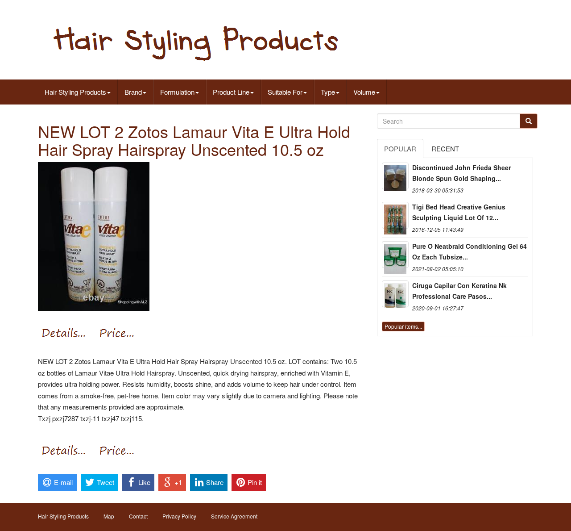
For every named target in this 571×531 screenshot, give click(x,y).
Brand (133, 91)
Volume (364, 91)
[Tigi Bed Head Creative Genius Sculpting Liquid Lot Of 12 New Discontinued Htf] (395, 215)
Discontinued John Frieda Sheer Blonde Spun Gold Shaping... (461, 173)
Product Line (231, 91)
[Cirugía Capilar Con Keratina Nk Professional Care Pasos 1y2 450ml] (395, 293)
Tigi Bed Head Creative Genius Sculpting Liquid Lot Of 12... (458, 212)
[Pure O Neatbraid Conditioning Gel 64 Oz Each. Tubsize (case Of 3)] (395, 254)
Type (328, 91)
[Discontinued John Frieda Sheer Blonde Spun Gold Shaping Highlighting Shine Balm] (395, 176)
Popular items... (403, 326)
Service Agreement (234, 516)
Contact (138, 516)
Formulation (177, 91)
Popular (400, 148)
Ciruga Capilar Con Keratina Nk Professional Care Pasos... (459, 291)
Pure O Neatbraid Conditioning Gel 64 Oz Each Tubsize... (469, 251)
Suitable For (285, 91)
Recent (445, 148)
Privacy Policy (179, 516)
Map (108, 516)
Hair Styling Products (75, 91)
